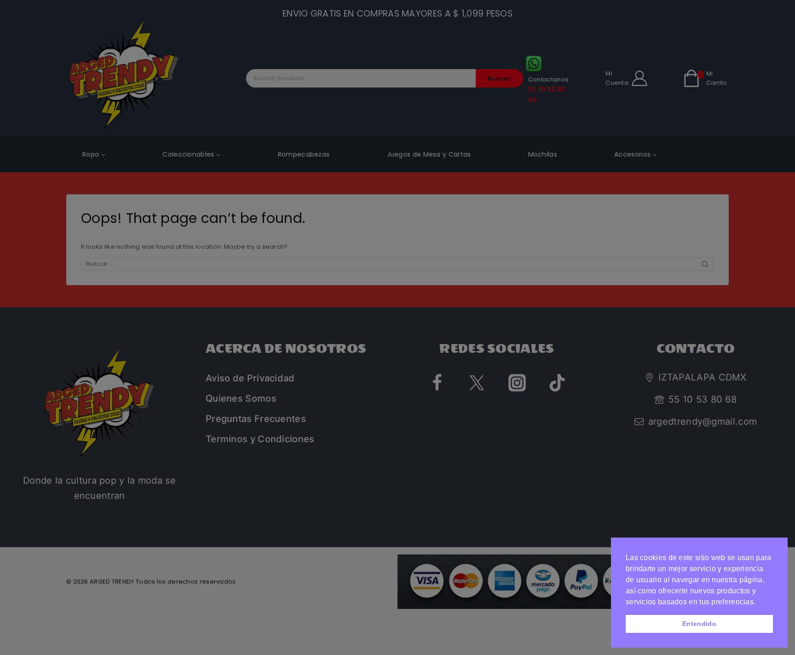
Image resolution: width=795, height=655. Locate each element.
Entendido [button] (699, 623)
